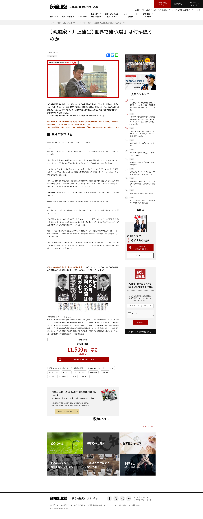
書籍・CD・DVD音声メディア (111, 15)
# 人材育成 (105, 372)
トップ (52, 23)
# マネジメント (53, 372)
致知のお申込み (68, 16)
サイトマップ (72, 505)
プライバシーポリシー (111, 505)
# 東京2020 (84, 377)
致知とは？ (54, 16)
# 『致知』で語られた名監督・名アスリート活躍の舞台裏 (66, 368)
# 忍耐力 (73, 377)
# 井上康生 (93, 372)
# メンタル (66, 372)
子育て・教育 (52, 56)
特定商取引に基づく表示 (94, 505)
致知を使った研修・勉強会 (96, 15)
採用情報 (81, 505)
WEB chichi (82, 16)
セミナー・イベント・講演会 (130, 15)
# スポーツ (110, 368)
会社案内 (52, 505)
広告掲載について (124, 505)
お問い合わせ (136, 505)
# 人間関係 (62, 377)
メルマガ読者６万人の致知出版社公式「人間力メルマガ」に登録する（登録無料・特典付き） (140, 298)
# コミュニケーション (95, 368)
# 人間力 (51, 377)
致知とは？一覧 (148, 426)
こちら (73, 127)
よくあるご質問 (62, 505)
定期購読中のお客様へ (148, 15)
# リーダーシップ (80, 372)
